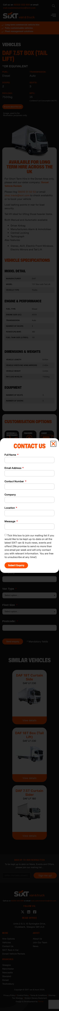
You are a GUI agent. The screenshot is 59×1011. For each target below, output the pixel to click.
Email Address (13, 468)
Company (10, 494)
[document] (29, 505)
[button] (53, 443)
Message (10, 521)
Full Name (11, 455)
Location (10, 508)
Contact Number (15, 481)
